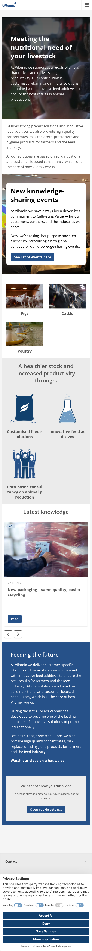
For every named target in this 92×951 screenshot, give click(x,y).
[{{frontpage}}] (9, 5)
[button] (46, 861)
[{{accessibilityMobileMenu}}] (86, 5)
